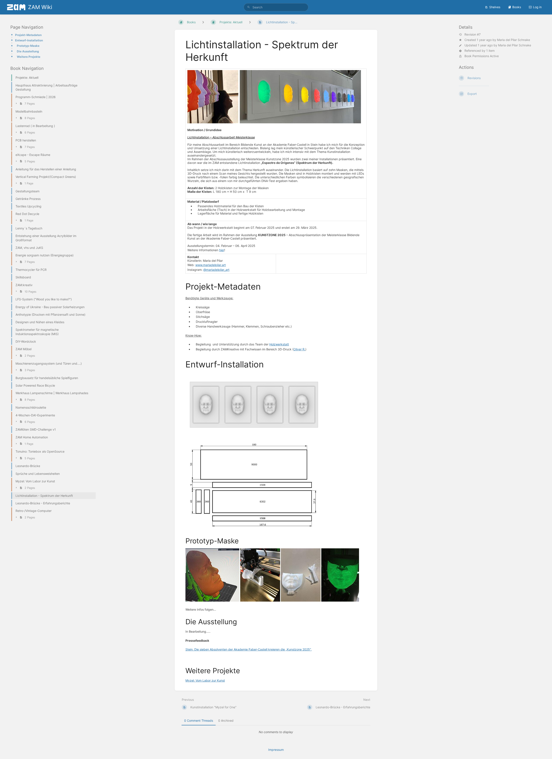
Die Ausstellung (28, 51)
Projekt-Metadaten (28, 35)
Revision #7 (472, 34)
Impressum (276, 749)
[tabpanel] (276, 732)
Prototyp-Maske (28, 45)
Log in (537, 7)
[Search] (248, 7)
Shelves (494, 7)
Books (516, 7)
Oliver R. (299, 349)
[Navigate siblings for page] (250, 22)
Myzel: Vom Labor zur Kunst (205, 680)
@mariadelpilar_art (216, 269)
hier (221, 250)
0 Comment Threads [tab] (198, 720)
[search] (276, 7)
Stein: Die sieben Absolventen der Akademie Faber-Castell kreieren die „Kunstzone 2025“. (248, 649)
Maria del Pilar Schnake (513, 40)
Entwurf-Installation (29, 40)
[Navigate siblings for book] (203, 22)
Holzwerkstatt (279, 344)
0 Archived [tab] (226, 720)
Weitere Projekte (28, 56)
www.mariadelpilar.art (210, 265)
